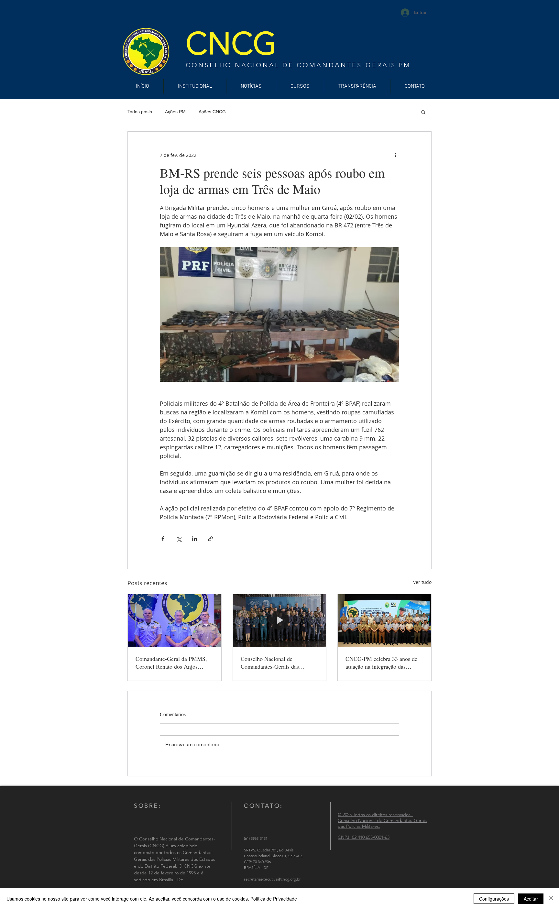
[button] (423, 112)
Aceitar (531, 898)
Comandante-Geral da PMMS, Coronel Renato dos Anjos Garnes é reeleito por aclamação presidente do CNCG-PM (173, 662)
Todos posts (139, 111)
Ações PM (175, 111)
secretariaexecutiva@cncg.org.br (272, 879)
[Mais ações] (395, 155)
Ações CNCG (212, 111)
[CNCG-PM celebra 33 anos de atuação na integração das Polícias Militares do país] (384, 620)
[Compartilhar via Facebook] (163, 539)
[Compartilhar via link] (210, 539)
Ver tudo (422, 582)
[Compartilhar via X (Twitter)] (179, 539)
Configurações (494, 898)
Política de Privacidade (273, 898)
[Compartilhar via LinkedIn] (195, 539)
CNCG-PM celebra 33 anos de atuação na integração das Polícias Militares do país (381, 662)
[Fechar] (551, 898)
